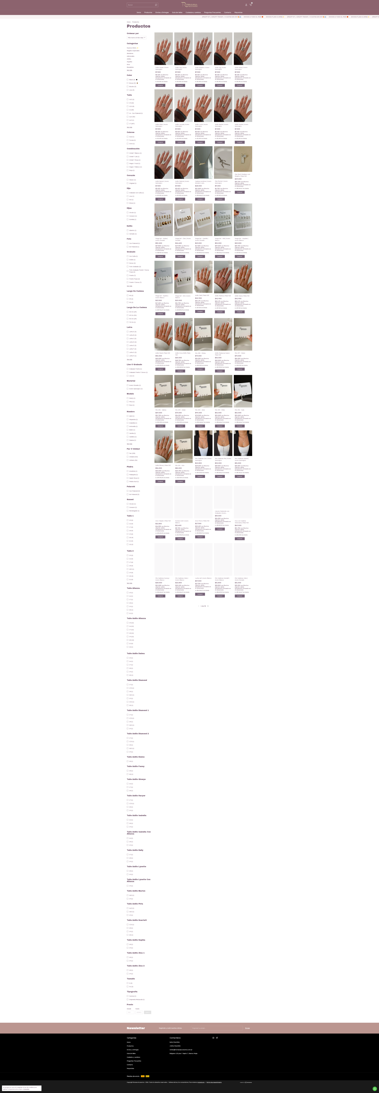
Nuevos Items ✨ (132, 48)
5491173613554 (175, 1042)
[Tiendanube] (246, 1083)
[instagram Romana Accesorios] (213, 1038)
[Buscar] (156, 5)
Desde (129, 1009)
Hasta (137, 1009)
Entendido (26, 1089)
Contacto (227, 12)
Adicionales (130, 56)
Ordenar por (133, 33)
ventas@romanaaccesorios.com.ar (181, 1050)
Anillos (129, 59)
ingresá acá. (201, 1082)
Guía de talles (177, 12)
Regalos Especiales (133, 51)
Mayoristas (238, 12)
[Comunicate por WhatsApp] (375, 1089)
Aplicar (147, 1012)
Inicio (139, 12)
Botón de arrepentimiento (214, 1082)
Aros (128, 64)
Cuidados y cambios (193, 12)
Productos (148, 12)
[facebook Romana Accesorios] (217, 1038)
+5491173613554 (175, 1046)
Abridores (130, 53)
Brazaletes (130, 67)
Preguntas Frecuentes (212, 12)
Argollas (129, 62)
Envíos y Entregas (162, 12)
